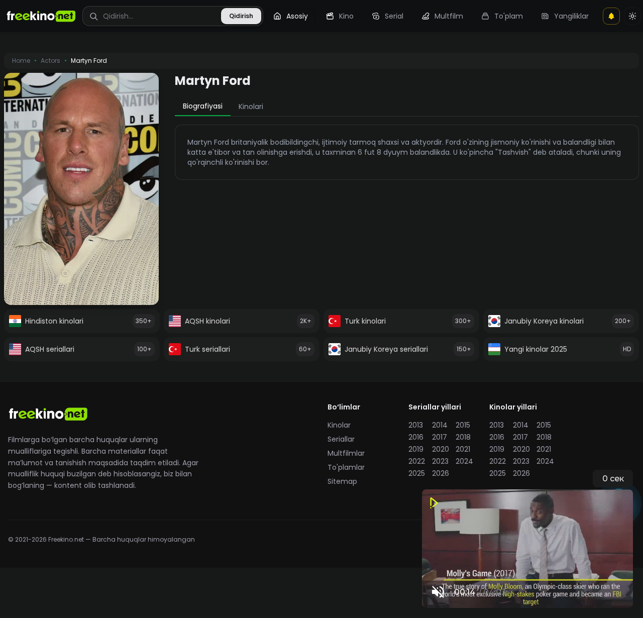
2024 (464, 461)
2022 (416, 461)
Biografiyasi (203, 106)
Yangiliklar (571, 16)
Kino (346, 16)
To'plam (508, 16)
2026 (440, 473)
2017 (439, 437)
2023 (440, 461)
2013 (415, 425)
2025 (416, 473)
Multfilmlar (346, 453)
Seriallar (341, 439)
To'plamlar (346, 467)
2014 (440, 425)
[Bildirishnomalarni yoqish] (611, 16)
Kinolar (339, 425)
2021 (463, 449)
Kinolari (251, 106)
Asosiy (297, 16)
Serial (394, 16)
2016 (415, 437)
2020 (440, 449)
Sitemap (342, 481)
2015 (463, 425)
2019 (415, 449)
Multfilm (449, 16)
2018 (463, 437)
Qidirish (241, 16)
